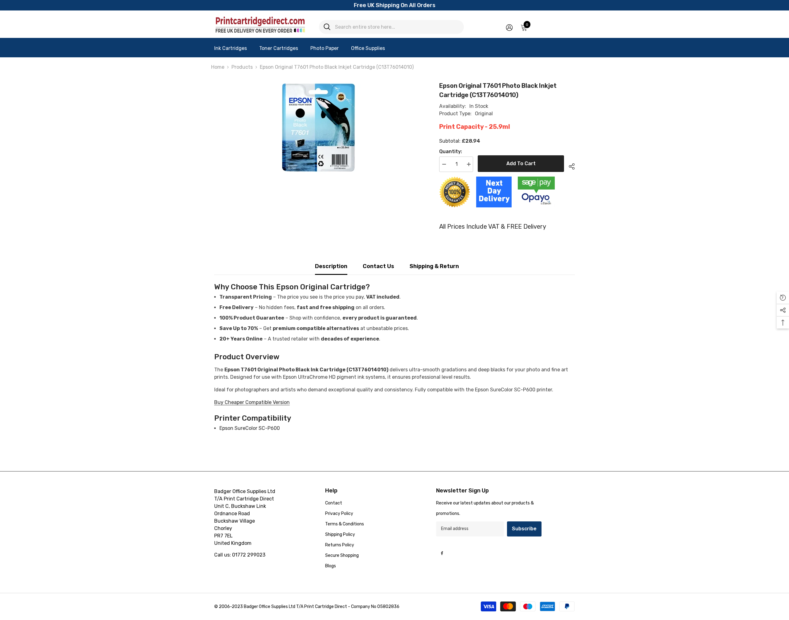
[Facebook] (442, 553)
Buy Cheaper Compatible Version (252, 402)
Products (242, 67)
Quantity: (450, 151)
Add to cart (521, 163)
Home (217, 67)
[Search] (391, 27)
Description (331, 266)
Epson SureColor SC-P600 (249, 428)
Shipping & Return (434, 266)
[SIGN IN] (509, 27)
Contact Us (378, 266)
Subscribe (524, 529)
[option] (317, 127)
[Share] (569, 165)
